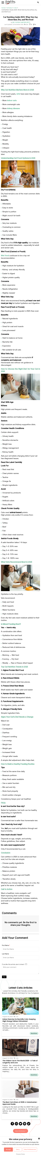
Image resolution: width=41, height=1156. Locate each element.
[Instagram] (16, 1123)
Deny (18, 1149)
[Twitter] (20, 1123)
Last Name (5, 954)
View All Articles (20, 1131)
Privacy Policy (20, 1154)
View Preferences (30, 1149)
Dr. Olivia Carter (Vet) (21, 22)
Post (4, 977)
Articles (9, 8)
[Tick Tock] (28, 1123)
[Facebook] (12, 1123)
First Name (6, 945)
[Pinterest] (24, 1123)
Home (3, 8)
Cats (15, 8)
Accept (8, 1149)
